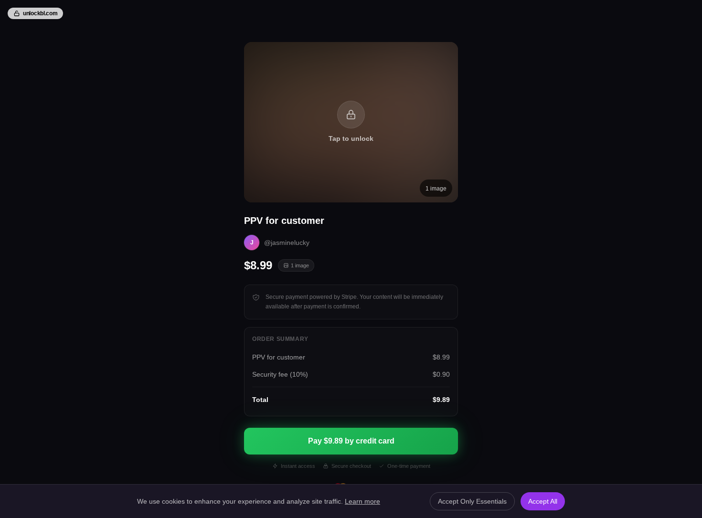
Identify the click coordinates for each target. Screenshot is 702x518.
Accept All (542, 501)
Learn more (362, 501)
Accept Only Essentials (472, 501)
